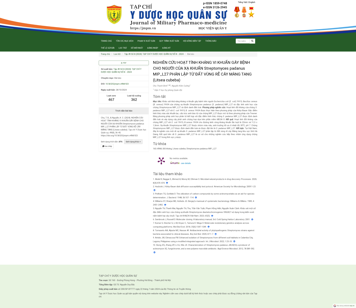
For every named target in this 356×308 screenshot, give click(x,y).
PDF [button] (124, 63)
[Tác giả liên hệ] (169, 85)
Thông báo (210, 41)
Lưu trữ (123, 48)
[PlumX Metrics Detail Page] (161, 160)
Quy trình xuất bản (169, 41)
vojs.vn (352, 306)
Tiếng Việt (243, 2)
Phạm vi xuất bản (146, 41)
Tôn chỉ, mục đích (124, 41)
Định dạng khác (133, 142)
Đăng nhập (152, 48)
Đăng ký (166, 48)
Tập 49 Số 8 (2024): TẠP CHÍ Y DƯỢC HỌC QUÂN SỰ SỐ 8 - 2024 (153, 54)
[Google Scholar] (166, 183)
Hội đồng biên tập (192, 41)
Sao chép (108, 146)
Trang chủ (106, 41)
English (252, 2)
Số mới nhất (137, 48)
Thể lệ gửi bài (107, 48)
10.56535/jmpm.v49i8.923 (117, 84)
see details (186, 163)
